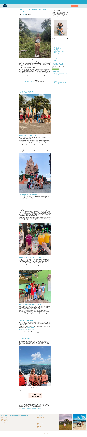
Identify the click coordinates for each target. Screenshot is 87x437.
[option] (60, 28)
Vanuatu (56, 60)
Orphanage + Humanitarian (59, 53)
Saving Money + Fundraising (37, 408)
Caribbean (56, 47)
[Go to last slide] (60, 422)
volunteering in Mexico (30, 327)
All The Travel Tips (58, 45)
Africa (55, 42)
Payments (39, 424)
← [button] (52, 28)
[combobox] (59, 38)
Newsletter (39, 426)
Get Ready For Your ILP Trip (59, 51)
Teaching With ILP (57, 58)
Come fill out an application (29, 81)
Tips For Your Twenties (58, 59)
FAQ (38, 419)
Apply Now (75, 5)
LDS (55, 52)
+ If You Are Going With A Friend (26, 92)
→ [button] (67, 28)
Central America (57, 48)
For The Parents (57, 50)
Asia (55, 46)
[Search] (67, 38)
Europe (56, 49)
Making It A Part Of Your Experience (26, 91)
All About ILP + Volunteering (26, 408)
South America (57, 55)
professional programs (42, 201)
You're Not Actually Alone (24, 89)
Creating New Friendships (24, 90)
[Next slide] (84, 422)
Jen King (24, 14)
